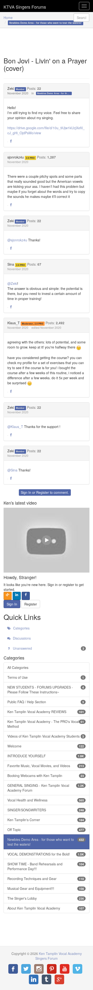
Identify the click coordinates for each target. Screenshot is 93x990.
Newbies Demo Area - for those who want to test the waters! (54, 93)
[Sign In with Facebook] (26, 596)
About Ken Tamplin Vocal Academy (45, 908)
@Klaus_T (15, 426)
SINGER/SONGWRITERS (45, 809)
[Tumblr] (46, 979)
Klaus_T (13, 322)
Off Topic (45, 829)
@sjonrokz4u (17, 240)
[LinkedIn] (33, 979)
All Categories (17, 667)
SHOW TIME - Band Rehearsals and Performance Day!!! (45, 866)
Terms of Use (45, 677)
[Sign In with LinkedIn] (17, 596)
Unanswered (48, 648)
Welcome (45, 746)
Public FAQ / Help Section (45, 701)
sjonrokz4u (15, 157)
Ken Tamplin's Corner (45, 819)
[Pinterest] (52, 969)
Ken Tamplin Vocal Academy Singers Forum (25, 6)
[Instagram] (39, 969)
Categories (21, 628)
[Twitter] (26, 969)
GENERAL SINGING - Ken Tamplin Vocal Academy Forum (45, 788)
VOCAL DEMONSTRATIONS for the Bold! (45, 854)
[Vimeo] (77, 969)
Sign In (26, 492)
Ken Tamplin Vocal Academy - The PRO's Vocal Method (45, 724)
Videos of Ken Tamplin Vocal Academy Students (45, 736)
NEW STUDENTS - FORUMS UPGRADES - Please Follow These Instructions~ (45, 689)
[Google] (59, 979)
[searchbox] (81, 17)
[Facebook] (13, 969)
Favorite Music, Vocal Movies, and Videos (45, 765)
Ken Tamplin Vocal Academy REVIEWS (45, 711)
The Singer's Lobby (45, 898)
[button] (11, 141)
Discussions (21, 638)
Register (42, 492)
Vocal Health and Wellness (45, 800)
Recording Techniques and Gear (45, 878)
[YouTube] (64, 969)
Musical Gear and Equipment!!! (45, 888)
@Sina (12, 470)
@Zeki (12, 283)
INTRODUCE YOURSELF (45, 755)
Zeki (10, 88)
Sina (10, 264)
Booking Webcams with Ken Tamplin (45, 775)
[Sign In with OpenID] (8, 596)
